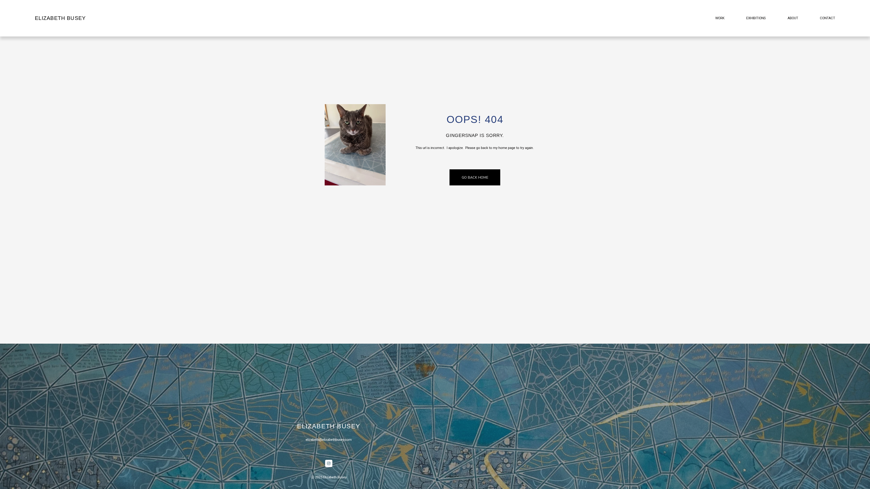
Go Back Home (475, 177)
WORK (720, 18)
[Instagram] (328, 463)
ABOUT (793, 18)
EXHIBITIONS (756, 18)
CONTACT (827, 18)
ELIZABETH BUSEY (60, 18)
